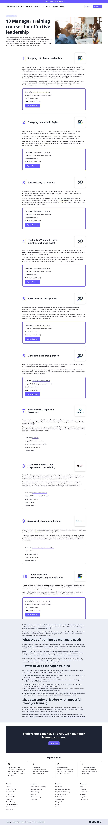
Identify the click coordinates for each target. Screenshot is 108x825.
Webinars (83, 789)
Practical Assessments (12, 807)
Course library (10, 794)
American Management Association (43, 548)
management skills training (63, 198)
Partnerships (59, 797)
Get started (58, 787)
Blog (81, 787)
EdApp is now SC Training (38, 787)
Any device (34, 794)
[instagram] (100, 822)
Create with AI (10, 797)
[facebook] (98, 822)
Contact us (58, 807)
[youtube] (93, 822)
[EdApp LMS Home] (10, 6)
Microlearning (35, 792)
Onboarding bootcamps (62, 789)
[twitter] (95, 822)
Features (8, 787)
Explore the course (32, 105)
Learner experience (11, 804)
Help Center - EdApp (61, 794)
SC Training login (60, 799)
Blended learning (36, 797)
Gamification (34, 799)
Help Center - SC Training (62, 792)
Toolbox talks (84, 799)
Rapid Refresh (10, 809)
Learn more (60, 1)
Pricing (62, 6)
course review (63, 200)
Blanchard (35, 438)
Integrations (83, 797)
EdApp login (58, 802)
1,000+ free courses (45, 143)
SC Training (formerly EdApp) (41, 92)
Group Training (10, 802)
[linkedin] (90, 822)
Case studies (83, 792)
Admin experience (11, 789)
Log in (87, 6)
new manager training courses (44, 530)
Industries (83, 794)
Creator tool (9, 799)
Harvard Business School (39, 493)
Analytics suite (10, 792)
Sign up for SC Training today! (75, 716)
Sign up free (54, 743)
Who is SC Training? (36, 789)
